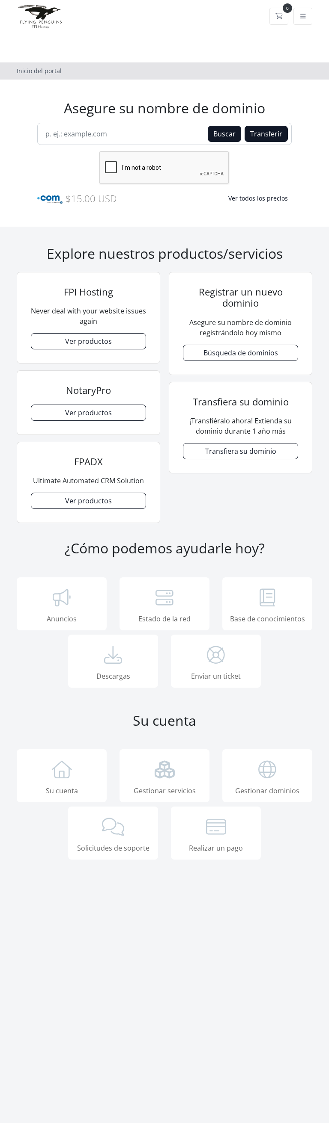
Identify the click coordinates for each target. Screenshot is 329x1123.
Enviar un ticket (216, 676)
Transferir (266, 134)
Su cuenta (62, 790)
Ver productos (88, 341)
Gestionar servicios (165, 790)
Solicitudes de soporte (113, 848)
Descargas (113, 676)
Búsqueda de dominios (240, 353)
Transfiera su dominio (240, 451)
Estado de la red (164, 619)
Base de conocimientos (267, 619)
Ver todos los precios (258, 198)
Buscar (224, 134)
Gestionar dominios (267, 790)
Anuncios (62, 619)
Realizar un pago (216, 848)
